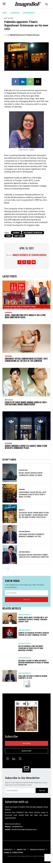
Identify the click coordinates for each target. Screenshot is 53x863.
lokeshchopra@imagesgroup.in (24, 829)
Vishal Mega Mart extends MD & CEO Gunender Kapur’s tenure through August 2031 (33, 619)
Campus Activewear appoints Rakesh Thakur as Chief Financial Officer (33, 633)
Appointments (29, 12)
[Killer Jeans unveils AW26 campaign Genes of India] (9, 473)
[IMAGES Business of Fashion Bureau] (6, 35)
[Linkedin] (22, 81)
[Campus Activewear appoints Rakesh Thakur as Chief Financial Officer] (9, 632)
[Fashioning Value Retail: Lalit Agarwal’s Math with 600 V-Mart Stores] (9, 493)
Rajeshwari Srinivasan (33, 232)
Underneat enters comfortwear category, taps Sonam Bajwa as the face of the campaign (26, 359)
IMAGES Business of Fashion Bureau (24, 35)
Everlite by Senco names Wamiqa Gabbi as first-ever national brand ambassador (26, 403)
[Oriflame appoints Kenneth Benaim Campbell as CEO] (9, 534)
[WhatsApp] (30, 81)
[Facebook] (15, 81)
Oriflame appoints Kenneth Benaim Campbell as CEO (31, 535)
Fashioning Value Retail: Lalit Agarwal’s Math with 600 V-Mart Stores (32, 494)
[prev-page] (4, 568)
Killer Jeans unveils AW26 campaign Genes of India (31, 474)
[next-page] (7, 568)
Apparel (8, 312)
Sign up (26, 599)
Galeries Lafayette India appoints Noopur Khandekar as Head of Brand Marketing (33, 662)
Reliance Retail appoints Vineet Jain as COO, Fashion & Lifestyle (34, 556)
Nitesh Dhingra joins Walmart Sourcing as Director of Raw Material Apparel (30, 648)
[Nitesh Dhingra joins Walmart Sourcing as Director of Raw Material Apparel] (9, 647)
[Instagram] (24, 262)
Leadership (15, 12)
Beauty (22, 510)
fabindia (16, 232)
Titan (8, 235)
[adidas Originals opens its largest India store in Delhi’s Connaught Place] (26, 425)
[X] (29, 262)
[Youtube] (34, 262)
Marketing (23, 470)
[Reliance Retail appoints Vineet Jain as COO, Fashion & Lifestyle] (9, 554)
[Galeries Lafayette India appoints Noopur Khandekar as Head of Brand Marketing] (9, 661)
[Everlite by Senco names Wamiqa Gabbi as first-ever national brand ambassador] (26, 382)
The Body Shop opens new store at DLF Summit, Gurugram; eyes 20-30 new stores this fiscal (34, 514)
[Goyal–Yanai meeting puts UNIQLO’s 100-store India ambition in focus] (26, 295)
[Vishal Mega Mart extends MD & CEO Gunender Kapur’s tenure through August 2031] (9, 618)
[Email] (37, 81)
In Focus (9, 400)
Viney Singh (18, 235)
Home (4, 12)
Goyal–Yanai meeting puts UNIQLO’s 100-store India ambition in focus (25, 316)
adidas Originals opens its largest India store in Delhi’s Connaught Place (26, 447)
